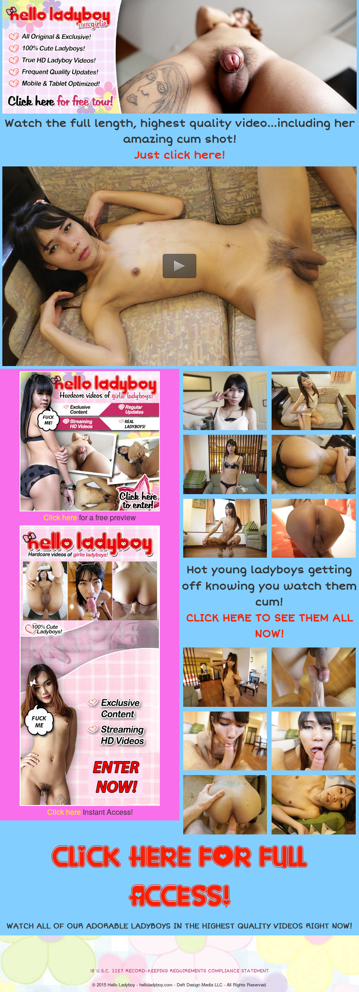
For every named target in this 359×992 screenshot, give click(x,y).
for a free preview (89, 517)
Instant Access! (90, 811)
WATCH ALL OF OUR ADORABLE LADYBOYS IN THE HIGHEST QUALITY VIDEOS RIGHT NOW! (179, 926)
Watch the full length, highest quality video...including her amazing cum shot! (180, 139)
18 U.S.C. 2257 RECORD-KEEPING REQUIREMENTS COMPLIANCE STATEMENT (179, 971)
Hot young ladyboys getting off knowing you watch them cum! (269, 601)
